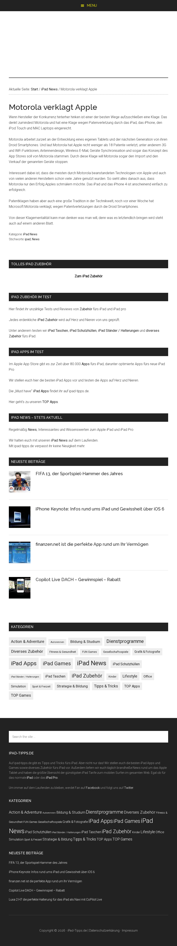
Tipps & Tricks (106, 686)
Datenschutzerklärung (104, 930)
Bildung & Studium (85, 641)
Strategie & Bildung (72, 686)
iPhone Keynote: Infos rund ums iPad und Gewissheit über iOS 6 (100, 509)
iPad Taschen (58, 331)
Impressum (130, 930)
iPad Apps (41, 391)
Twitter (128, 787)
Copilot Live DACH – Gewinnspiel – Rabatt (78, 579)
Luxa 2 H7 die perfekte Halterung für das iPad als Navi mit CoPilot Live (55, 899)
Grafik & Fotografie (147, 651)
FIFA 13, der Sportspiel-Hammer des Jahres (79, 473)
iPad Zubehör (47, 320)
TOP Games (21, 695)
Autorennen (57, 642)
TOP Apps (50, 402)
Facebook (93, 787)
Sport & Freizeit (41, 686)
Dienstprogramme (125, 641)
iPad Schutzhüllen (83, 331)
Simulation (18, 686)
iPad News (30, 234)
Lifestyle (130, 676)
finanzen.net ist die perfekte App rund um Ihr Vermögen (92, 544)
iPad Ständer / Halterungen (118, 331)
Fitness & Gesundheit (62, 651)
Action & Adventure (27, 641)
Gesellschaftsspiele (115, 651)
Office (148, 676)
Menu (92, 5)
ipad (28, 239)
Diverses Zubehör (27, 651)
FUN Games (89, 651)
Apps (86, 364)
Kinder (112, 676)
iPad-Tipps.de (88, 29)
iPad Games (57, 664)
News (36, 239)
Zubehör (86, 309)
